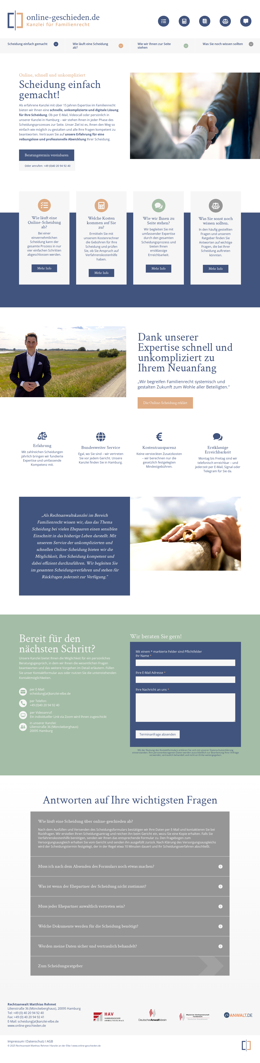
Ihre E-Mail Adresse (151, 673)
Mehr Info (44, 268)
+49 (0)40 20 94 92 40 (44, 705)
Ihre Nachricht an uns (152, 689)
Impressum (16, 1041)
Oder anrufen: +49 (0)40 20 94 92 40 (47, 166)
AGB (50, 1041)
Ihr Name (144, 656)
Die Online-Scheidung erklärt (165, 402)
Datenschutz (35, 1041)
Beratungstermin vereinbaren (47, 155)
